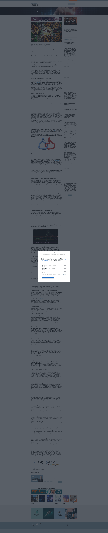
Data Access (54, 280)
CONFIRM (47, 277)
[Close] (68, 252)
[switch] (64, 265)
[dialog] (54, 266)
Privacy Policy (59, 280)
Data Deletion (49, 280)
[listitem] (54, 263)
